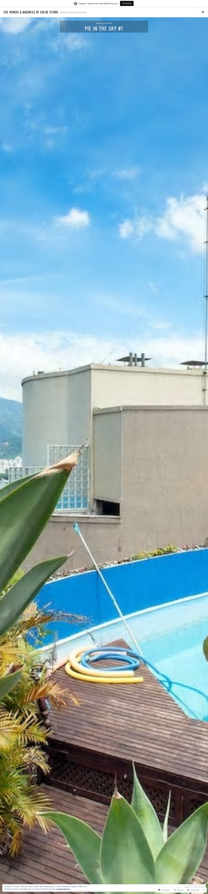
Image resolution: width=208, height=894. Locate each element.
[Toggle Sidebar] (203, 12)
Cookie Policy (63, 889)
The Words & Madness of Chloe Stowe (30, 12)
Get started (126, 3)
